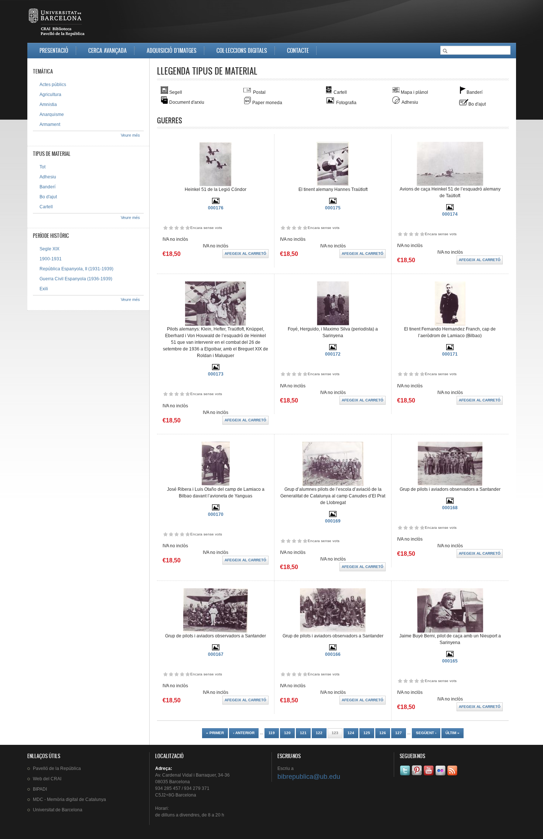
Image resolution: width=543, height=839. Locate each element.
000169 (333, 521)
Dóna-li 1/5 (165, 227)
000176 (215, 207)
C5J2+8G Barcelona (175, 795)
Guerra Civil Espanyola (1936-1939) (76, 278)
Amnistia (48, 104)
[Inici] (57, 24)
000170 (215, 514)
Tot (42, 166)
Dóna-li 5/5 (187, 227)
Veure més (130, 135)
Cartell (46, 206)
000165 (450, 661)
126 (382, 733)
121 (303, 733)
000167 (215, 654)
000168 (450, 507)
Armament (50, 124)
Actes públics (53, 84)
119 (272, 733)
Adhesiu (48, 176)
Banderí (47, 186)
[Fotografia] (215, 203)
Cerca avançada (107, 50)
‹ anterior (244, 733)
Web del (47, 778)
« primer (215, 733)
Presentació (54, 50)
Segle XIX (49, 248)
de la (57, 768)
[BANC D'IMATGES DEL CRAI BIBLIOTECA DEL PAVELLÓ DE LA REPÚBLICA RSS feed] (453, 775)
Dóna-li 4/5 (182, 227)
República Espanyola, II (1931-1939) (76, 268)
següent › (426, 733)
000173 (215, 374)
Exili (44, 288)
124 (351, 733)
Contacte (298, 50)
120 (287, 733)
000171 (450, 354)
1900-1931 (51, 258)
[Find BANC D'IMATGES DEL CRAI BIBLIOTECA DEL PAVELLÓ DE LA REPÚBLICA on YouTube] (429, 775)
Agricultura (50, 94)
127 (398, 733)
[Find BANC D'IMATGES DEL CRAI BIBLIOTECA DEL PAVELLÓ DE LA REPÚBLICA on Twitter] (405, 775)
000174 (450, 214)
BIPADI (40, 789)
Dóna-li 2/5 (171, 227)
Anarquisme (52, 114)
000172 (333, 354)
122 (319, 733)
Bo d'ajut (48, 196)
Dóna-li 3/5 (176, 227)
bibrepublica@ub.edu (308, 776)
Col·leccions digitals (241, 50)
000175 (333, 207)
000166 (333, 654)
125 (366, 733)
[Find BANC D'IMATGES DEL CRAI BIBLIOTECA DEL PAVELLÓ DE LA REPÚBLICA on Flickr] (441, 775)
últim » (452, 733)
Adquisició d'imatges (172, 50)
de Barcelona (57, 809)
